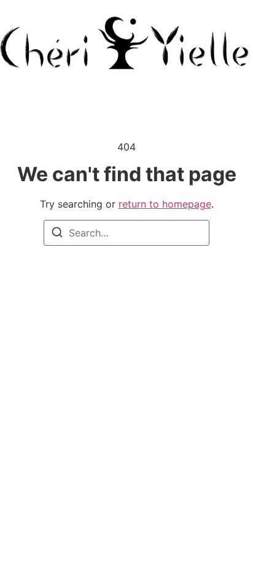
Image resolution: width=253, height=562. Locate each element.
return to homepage (165, 204)
